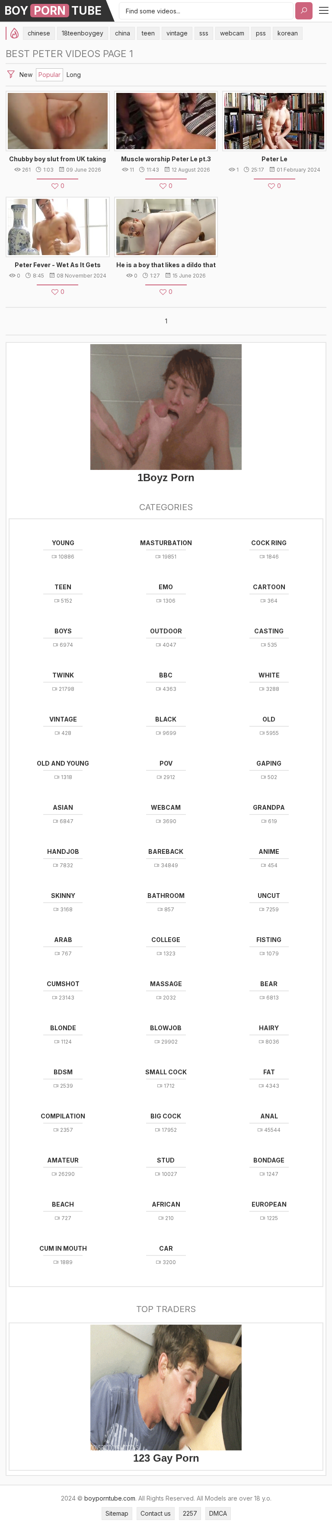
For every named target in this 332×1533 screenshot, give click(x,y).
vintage (177, 33)
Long (74, 74)
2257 (190, 1513)
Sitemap (116, 1513)
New (25, 74)
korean (288, 33)
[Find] (304, 10)
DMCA (218, 1513)
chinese (39, 33)
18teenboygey (82, 33)
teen (148, 33)
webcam (232, 33)
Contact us (155, 1513)
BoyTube (53, 10)
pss (261, 33)
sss (203, 33)
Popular (49, 74)
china (122, 33)
